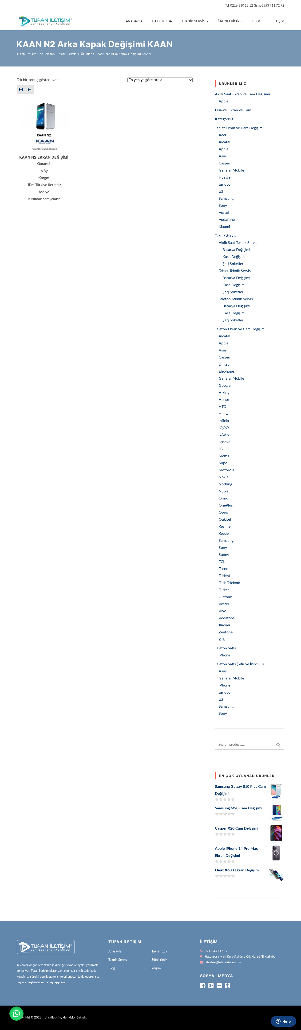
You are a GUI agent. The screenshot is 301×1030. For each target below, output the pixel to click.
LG (221, 191)
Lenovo (224, 184)
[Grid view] (21, 89)
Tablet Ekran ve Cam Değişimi (239, 128)
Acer (222, 135)
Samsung (226, 198)
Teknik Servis (193, 21)
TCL (222, 562)
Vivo (222, 611)
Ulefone (225, 597)
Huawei (225, 177)
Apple (223, 101)
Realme (224, 526)
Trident (224, 576)
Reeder (224, 533)
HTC (222, 407)
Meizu (224, 456)
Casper (224, 163)
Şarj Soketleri (233, 264)
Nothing (225, 484)
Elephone (226, 371)
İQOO (224, 428)
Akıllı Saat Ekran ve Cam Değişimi (242, 94)
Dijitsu (224, 364)
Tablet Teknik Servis (235, 271)
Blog (256, 21)
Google (224, 385)
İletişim (277, 21)
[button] (16, 1014)
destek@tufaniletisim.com (223, 962)
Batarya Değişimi (236, 250)
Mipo (223, 463)
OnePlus (226, 505)
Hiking (224, 392)
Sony (223, 205)
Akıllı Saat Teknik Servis (238, 243)
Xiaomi (224, 227)
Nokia (223, 477)
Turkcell (225, 590)
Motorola (226, 470)
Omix (223, 498)
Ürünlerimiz (229, 21)
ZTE (222, 639)
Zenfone (226, 632)
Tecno (223, 569)
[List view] (29, 89)
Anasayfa (134, 21)
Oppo (223, 512)
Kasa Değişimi (234, 257)
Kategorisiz (224, 119)
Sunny (224, 555)
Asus (223, 156)
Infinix (224, 421)
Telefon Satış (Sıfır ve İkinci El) (239, 664)
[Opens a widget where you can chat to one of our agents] (283, 1022)
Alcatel (224, 142)
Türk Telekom (229, 583)
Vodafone (227, 220)
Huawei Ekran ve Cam (233, 110)
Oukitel (225, 519)
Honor (224, 400)
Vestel (224, 213)
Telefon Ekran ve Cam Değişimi (240, 329)
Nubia (224, 491)
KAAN (224, 435)
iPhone (224, 655)
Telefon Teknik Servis (236, 299)
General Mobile (231, 170)
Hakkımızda (162, 21)
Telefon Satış (225, 648)
